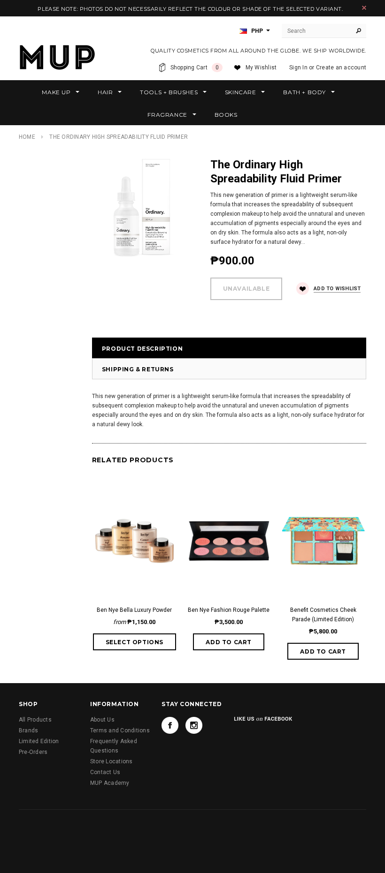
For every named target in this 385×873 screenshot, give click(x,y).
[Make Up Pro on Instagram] (193, 725)
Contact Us (105, 772)
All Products (35, 719)
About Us (102, 719)
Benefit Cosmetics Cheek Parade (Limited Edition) (323, 615)
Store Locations (111, 761)
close (364, 8)
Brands (28, 730)
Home (27, 137)
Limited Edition (39, 741)
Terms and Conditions (120, 730)
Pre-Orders (33, 752)
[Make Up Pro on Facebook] (170, 725)
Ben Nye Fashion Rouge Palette (229, 610)
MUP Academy (110, 783)
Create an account (341, 67)
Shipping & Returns (138, 369)
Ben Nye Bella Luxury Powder (134, 610)
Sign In (298, 67)
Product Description (142, 348)
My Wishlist (261, 67)
